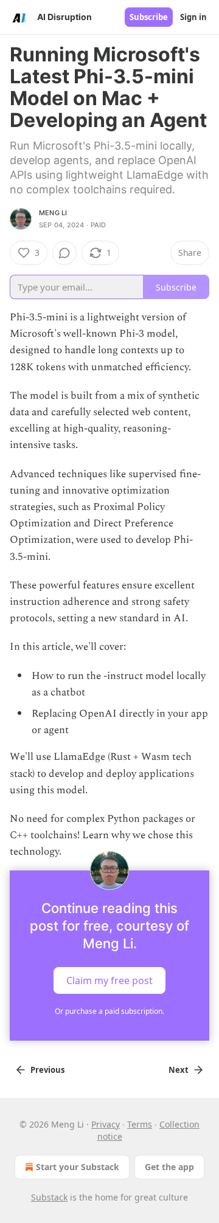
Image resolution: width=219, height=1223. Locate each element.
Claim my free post (109, 980)
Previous (47, 1069)
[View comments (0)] (64, 253)
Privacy (105, 1124)
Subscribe (149, 17)
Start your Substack (77, 1167)
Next (179, 1069)
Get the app (169, 1167)
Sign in (193, 17)
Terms (139, 1124)
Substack (49, 1197)
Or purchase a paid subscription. (109, 1011)
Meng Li (53, 212)
